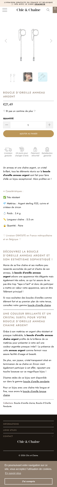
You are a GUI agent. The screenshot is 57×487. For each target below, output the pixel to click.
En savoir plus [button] (13, 473)
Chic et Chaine (32, 455)
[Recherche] (49, 9)
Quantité (8, 118)
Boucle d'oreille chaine (24, 403)
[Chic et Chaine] (28, 10)
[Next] (51, 41)
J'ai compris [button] (28, 481)
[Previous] (6, 41)
